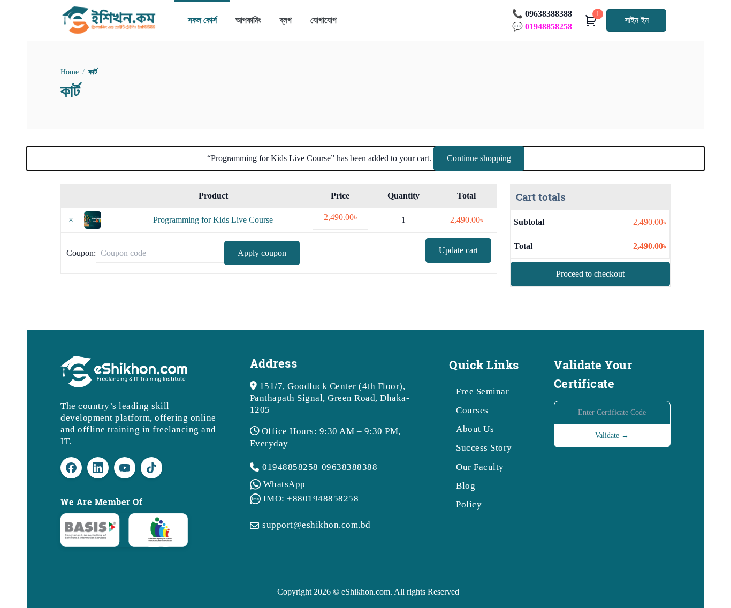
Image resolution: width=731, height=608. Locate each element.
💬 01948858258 (542, 26)
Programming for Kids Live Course (213, 219)
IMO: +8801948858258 (311, 498)
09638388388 (350, 467)
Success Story (484, 448)
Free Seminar (482, 391)
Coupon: (81, 252)
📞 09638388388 (542, 13)
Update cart (458, 250)
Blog (465, 486)
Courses (472, 410)
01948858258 (290, 467)
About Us (475, 429)
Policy (469, 504)
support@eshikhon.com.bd (316, 525)
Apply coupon (262, 252)
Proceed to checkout (590, 273)
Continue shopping (479, 158)
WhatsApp (284, 484)
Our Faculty (480, 467)
